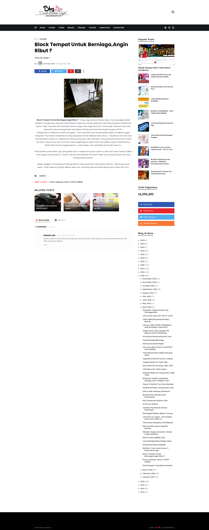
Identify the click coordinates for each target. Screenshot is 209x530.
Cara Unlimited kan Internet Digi (162, 124)
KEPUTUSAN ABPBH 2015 (154, 437)
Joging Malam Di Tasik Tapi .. (156, 362)
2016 (142, 272)
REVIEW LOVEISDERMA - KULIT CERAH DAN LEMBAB (162, 112)
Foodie (52, 27)
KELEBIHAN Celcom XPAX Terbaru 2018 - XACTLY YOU (162, 148)
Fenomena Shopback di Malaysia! (158, 422)
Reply (45, 245)
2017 (142, 268)
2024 (142, 244)
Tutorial (92, 27)
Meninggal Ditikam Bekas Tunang (158, 413)
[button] (173, 27)
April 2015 (147, 307)
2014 (142, 481)
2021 (142, 254)
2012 (142, 488)
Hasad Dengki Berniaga (153, 340)
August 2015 (148, 293)
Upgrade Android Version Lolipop (158, 358)
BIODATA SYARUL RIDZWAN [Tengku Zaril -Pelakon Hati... (156, 379)
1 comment (40, 226)
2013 (142, 485)
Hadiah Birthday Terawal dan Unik (158, 388)
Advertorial (105, 27)
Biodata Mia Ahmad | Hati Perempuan (154, 396)
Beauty (71, 27)
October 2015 (148, 286)
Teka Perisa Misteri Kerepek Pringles (161, 136)
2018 (142, 265)
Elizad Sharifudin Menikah (154, 445)
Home (42, 27)
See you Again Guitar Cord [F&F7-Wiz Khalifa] (158, 348)
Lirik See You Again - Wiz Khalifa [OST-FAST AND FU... (157, 418)
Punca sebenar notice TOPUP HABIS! (66, 182)
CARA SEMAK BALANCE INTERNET (160, 100)
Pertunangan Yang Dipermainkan (157, 465)
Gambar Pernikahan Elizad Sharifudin (155, 408)
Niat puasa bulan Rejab (153, 343)
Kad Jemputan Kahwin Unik (155, 400)
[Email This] (78, 71)
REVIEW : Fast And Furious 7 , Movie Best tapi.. (156, 449)
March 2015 (147, 470)
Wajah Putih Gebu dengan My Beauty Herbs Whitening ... (156, 332)
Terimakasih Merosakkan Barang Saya (157, 354)
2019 (142, 261)
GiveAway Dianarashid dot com (157, 336)
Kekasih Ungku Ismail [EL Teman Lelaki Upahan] (157, 433)
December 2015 (149, 279)
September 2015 (149, 289)
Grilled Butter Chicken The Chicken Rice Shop (161, 172)
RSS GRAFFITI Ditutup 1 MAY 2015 (158, 365)
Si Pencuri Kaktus (150, 404)
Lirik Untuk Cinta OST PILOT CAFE (158, 316)
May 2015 (146, 303)
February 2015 (149, 473)
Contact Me (118, 27)
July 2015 (146, 296)
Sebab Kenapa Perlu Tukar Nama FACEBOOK (154, 69)
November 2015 (149, 282)
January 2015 (148, 477)
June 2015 (147, 300)
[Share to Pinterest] (71, 71)
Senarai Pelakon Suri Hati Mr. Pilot (162, 88)
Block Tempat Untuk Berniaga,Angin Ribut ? (154, 455)
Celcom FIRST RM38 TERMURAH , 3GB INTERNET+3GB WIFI (157, 326)
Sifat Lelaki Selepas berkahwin (156, 391)
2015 (142, 275)
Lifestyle (81, 27)
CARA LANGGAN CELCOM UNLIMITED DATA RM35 (161, 76)
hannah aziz (49, 235)
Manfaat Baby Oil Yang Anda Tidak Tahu (158, 374)
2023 (142, 247)
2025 (142, 240)
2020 (142, 258)
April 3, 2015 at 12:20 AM (65, 235)
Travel (61, 27)
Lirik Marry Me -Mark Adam (155, 369)
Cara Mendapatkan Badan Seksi (157, 441)
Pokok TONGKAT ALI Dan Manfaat (158, 384)
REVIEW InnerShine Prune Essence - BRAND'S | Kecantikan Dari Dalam (160, 161)
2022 (142, 251)
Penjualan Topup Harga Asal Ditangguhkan (155, 311)
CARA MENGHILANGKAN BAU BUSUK (156, 320)
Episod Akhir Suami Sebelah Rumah (155, 427)
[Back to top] (203, 524)
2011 (142, 492)
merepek (43, 39)
